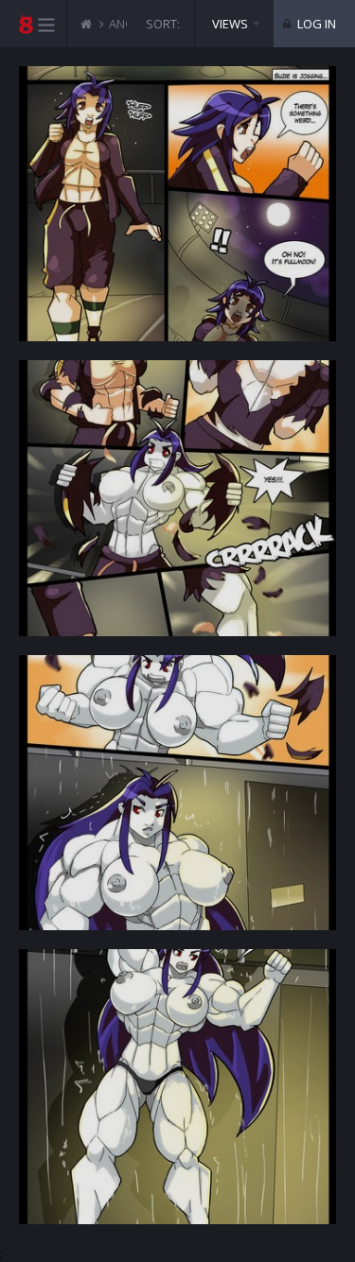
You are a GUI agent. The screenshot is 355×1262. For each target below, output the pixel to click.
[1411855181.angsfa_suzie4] (177, 1086)
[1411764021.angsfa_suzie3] (177, 792)
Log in (315, 23)
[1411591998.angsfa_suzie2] (177, 497)
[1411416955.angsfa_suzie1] (177, 203)
